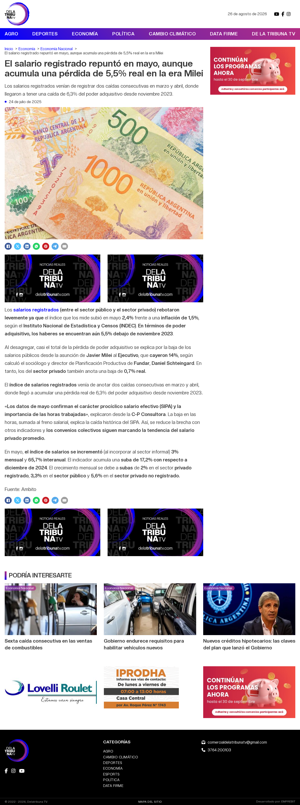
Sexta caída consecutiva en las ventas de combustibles (48, 644)
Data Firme (224, 34)
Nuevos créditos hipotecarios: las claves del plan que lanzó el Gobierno (249, 644)
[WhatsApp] (36, 246)
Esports (111, 774)
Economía (85, 34)
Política (123, 34)
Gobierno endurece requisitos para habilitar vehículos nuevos (144, 644)
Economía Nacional (20, 588)
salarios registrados (36, 310)
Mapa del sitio (150, 801)
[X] (17, 246)
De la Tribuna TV (273, 34)
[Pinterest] (45, 246)
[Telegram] (55, 246)
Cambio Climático (172, 34)
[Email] (64, 246)
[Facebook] (8, 246)
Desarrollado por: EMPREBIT (275, 801)
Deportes (45, 34)
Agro (11, 34)
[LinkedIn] (26, 246)
